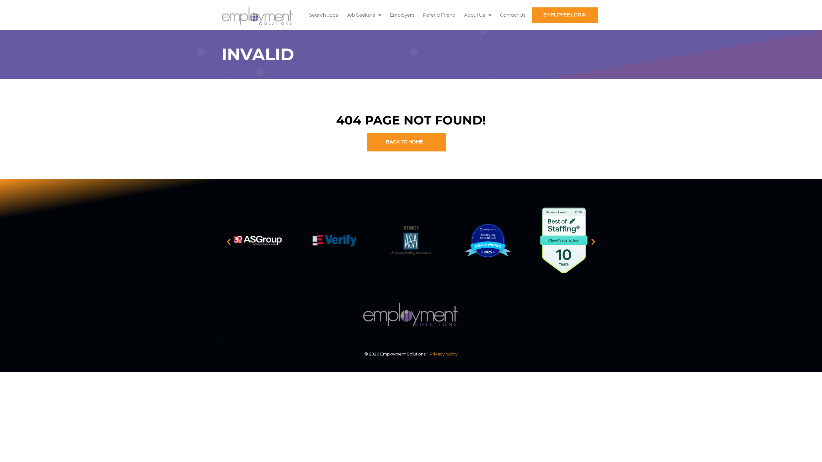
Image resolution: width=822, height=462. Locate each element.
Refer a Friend (439, 15)
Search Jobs (323, 15)
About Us (474, 15)
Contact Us (513, 15)
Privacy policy (444, 354)
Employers (402, 15)
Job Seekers (360, 15)
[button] (229, 242)
